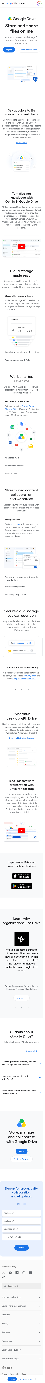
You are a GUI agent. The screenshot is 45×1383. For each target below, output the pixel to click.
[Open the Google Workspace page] (15, 3)
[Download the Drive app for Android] (21, 886)
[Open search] (39, 3)
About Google (22, 1374)
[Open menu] (3, 3)
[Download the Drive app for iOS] (21, 876)
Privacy (5, 1374)
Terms (12, 1374)
